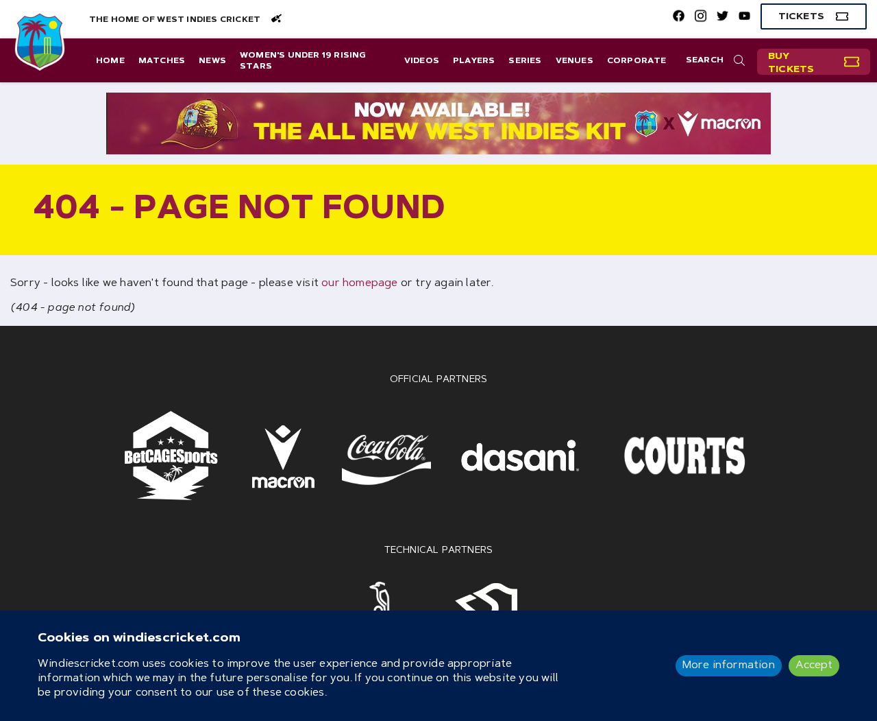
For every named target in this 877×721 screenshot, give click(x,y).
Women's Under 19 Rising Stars (303, 61)
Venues (574, 61)
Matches (161, 61)
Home (110, 61)
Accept (813, 665)
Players (474, 61)
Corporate (637, 61)
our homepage (359, 283)
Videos (421, 61)
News (212, 61)
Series (524, 61)
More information (728, 665)
